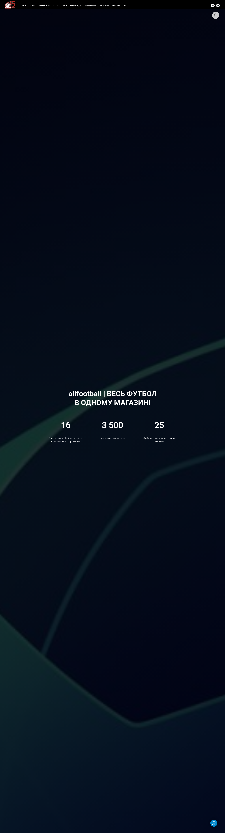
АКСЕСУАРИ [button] (104, 5)
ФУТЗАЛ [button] (56, 5)
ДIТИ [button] (65, 5)
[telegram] (213, 5)
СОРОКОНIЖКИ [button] (44, 5)
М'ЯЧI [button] (126, 5)
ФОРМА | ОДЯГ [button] (75, 5)
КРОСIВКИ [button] (116, 5)
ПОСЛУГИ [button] (22, 5)
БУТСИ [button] (32, 5)
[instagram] (218, 5)
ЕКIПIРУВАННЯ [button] (90, 5)
